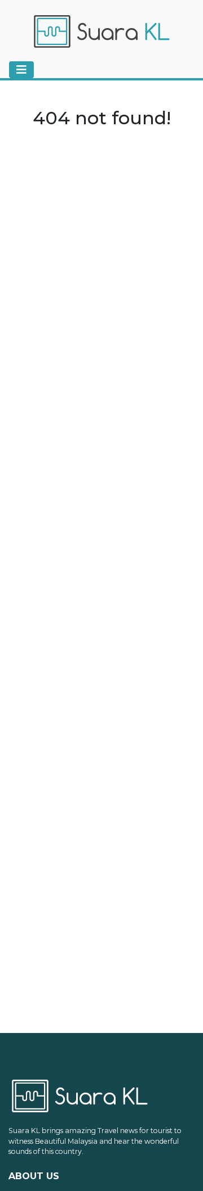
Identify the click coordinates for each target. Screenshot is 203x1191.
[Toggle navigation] (21, 69)
